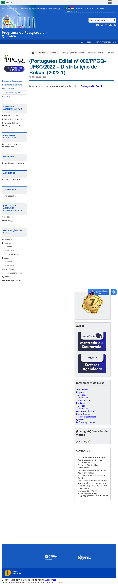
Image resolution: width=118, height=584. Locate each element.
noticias (53, 53)
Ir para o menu (24, 8)
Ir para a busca (38, 8)
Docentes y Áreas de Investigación (11, 145)
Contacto (6, 96)
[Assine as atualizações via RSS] (115, 25)
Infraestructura (9, 88)
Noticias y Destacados (12, 81)
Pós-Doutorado (11, 254)
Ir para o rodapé (52, 8)
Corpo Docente (9, 269)
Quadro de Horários (11, 179)
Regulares (6, 243)
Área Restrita (87, 42)
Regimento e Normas (12, 84)
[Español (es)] (72, 8)
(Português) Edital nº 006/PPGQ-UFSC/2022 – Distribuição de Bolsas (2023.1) (67, 66)
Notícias (41, 53)
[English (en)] (69, 8)
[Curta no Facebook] (97, 25)
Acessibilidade (82, 8)
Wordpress (50, 579)
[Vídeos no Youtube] (106, 25)
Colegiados (7, 216)
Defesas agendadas (11, 280)
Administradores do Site (106, 42)
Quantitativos (8, 239)
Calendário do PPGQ (11, 115)
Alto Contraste (97, 8)
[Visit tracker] (89, 441)
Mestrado (8, 246)
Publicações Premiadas (12, 119)
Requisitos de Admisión (13, 163)
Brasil (9, 2)
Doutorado (9, 250)
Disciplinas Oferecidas (86, 411)
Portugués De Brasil (91, 86)
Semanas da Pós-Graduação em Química (13, 124)
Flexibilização (8, 220)
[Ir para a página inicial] (32, 53)
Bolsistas (6, 258)
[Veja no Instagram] (110, 25)
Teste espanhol (9, 196)
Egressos (6, 276)
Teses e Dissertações (12, 273)
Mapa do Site (71, 11)
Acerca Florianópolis (11, 92)
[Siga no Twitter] (102, 25)
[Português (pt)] (65, 8)
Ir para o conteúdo (9, 8)
